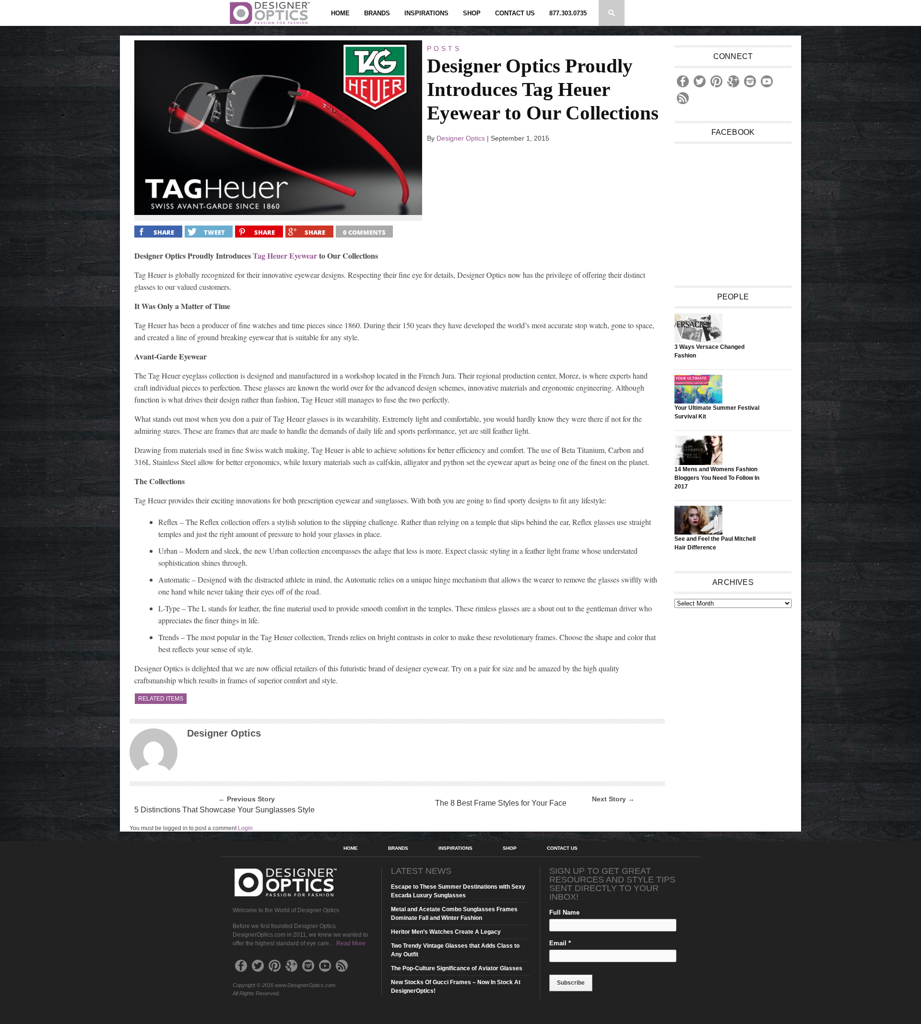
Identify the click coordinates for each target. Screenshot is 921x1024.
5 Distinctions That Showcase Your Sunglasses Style (224, 810)
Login (245, 828)
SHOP (472, 13)
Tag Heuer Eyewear (285, 255)
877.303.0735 (568, 13)
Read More (351, 943)
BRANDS (377, 13)
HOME (340, 13)
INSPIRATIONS (426, 13)
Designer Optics (461, 138)
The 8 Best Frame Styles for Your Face (501, 803)
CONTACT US (515, 13)
